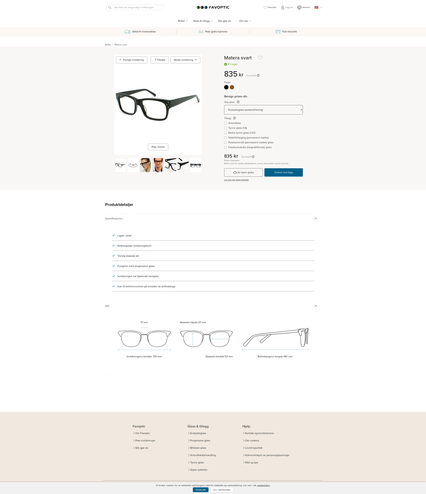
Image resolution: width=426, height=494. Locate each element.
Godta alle (201, 490)
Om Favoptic (142, 433)
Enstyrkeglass (198, 433)
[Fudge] (232, 87)
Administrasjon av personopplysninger (267, 455)
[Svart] (226, 87)
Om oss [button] (243, 21)
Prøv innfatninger (145, 440)
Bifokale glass (198, 448)
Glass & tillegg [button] (201, 21)
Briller (108, 44)
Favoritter (272, 7)
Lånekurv (306, 7)
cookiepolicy (263, 485)
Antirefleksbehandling (203, 455)
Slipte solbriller (199, 470)
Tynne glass (197, 462)
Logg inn (289, 7)
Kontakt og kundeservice (259, 433)
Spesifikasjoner (114, 218)
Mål (107, 306)
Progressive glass (200, 440)
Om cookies (252, 440)
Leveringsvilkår (254, 448)
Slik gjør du (224, 21)
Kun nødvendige (221, 490)
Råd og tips (251, 462)
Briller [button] (181, 21)
